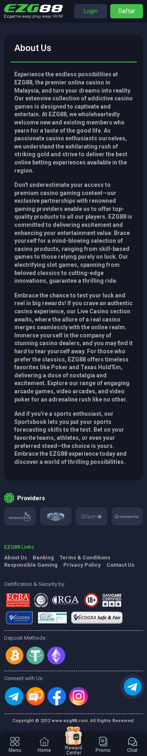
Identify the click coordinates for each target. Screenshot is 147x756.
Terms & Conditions (85, 557)
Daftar (126, 11)
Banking (43, 557)
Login (91, 11)
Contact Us (120, 565)
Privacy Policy (82, 565)
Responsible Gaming (31, 565)
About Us (15, 557)
